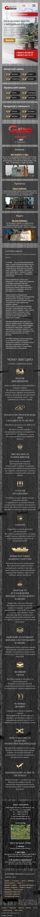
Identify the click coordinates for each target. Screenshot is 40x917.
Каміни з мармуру (11, 887)
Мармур (15, 74)
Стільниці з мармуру (12, 894)
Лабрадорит (32, 93)
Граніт (30, 74)
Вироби (9, 40)
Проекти (21, 908)
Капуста (20, 883)
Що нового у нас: (20, 154)
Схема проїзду (7, 910)
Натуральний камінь (26, 885)
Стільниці (15, 881)
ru (27, 5)
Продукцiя (12, 908)
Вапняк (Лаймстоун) (32, 79)
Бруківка (31, 111)
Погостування (10, 883)
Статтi (35, 908)
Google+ (4, 915)
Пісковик (31, 98)
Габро (14, 98)
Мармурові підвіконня (12, 892)
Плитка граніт (18, 889)
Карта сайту (19, 910)
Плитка (14, 111)
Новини (28, 908)
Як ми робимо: (19, 220)
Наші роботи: (20, 188)
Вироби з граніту (11, 885)
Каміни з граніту (25, 887)
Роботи (31, 116)
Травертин (16, 79)
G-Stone (4, 908)
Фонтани (8, 889)
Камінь (7, 881)
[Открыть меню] (34, 5)
